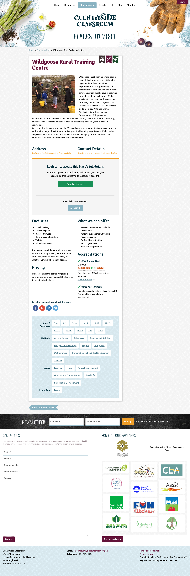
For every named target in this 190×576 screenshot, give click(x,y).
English (85, 345)
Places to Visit (43, 50)
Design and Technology (65, 345)
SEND (100, 330)
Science (58, 360)
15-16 (80, 330)
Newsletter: (34, 421)
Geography (99, 345)
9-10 (74, 323)
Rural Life (90, 375)
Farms (57, 390)
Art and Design (61, 338)
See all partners (112, 539)
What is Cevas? (85, 279)
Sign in (77, 207)
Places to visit (87, 5)
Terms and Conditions (150, 550)
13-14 (57, 330)
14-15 (68, 330)
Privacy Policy (146, 554)
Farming (58, 368)
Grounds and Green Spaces (67, 375)
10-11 (85, 323)
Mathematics (60, 353)
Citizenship (79, 338)
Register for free (75, 184)
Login (182, 2)
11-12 (96, 323)
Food (69, 368)
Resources (69, 5)
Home (57, 5)
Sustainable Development (66, 382)
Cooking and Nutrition (100, 338)
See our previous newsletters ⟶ (152, 421)
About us (131, 5)
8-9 (64, 323)
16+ (90, 330)
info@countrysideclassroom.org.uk (91, 550)
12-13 (108, 323)
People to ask (106, 5)
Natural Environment (88, 368)
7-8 (56, 323)
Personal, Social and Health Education (90, 353)
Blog (120, 5)
